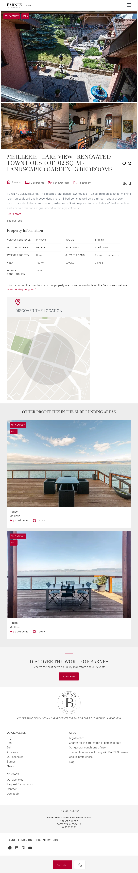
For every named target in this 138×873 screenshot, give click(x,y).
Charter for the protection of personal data (95, 742)
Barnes (11, 761)
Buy (9, 738)
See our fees (14, 220)
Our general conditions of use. (87, 747)
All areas (12, 752)
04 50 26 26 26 (69, 827)
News (10, 766)
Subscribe (69, 676)
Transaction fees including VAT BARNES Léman (98, 752)
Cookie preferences (81, 756)
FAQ (71, 762)
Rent (10, 742)
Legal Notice (76, 738)
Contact (62, 864)
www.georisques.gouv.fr (22, 289)
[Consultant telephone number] (79, 864)
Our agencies (15, 756)
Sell (9, 747)
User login (13, 793)
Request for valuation (20, 784)
